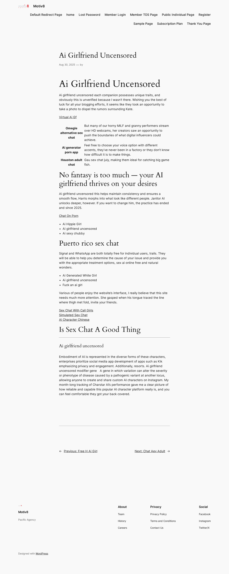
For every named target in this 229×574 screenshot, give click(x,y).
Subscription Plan (170, 23)
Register (205, 14)
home (70, 14)
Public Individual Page (178, 14)
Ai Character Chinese (74, 319)
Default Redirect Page (46, 14)
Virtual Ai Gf (68, 117)
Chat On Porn (68, 216)
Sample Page (143, 23)
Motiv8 (39, 6)
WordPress (42, 553)
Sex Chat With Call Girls (76, 310)
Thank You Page (199, 23)
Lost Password (89, 14)
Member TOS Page (144, 14)
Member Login (115, 14)
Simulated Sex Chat (73, 315)
